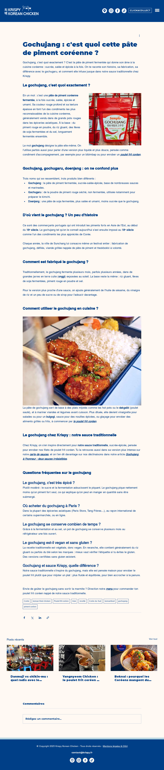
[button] (157, 10)
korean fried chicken (41, 601)
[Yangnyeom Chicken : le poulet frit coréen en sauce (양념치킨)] (82, 658)
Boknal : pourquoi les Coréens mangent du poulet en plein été (132, 678)
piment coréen (30, 607)
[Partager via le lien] (47, 617)
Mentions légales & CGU (115, 746)
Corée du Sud (95, 601)
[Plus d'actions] (139, 35)
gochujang (122, 601)
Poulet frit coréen (61, 601)
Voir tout (153, 639)
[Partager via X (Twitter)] (32, 617)
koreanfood (110, 601)
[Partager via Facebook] (24, 617)
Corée (26, 601)
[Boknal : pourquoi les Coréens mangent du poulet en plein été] (134, 658)
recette (83, 601)
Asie (74, 601)
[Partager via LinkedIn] (39, 617)
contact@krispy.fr (82, 752)
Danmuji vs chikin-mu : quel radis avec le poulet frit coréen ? (29, 678)
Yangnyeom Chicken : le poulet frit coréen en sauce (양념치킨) (82, 678)
